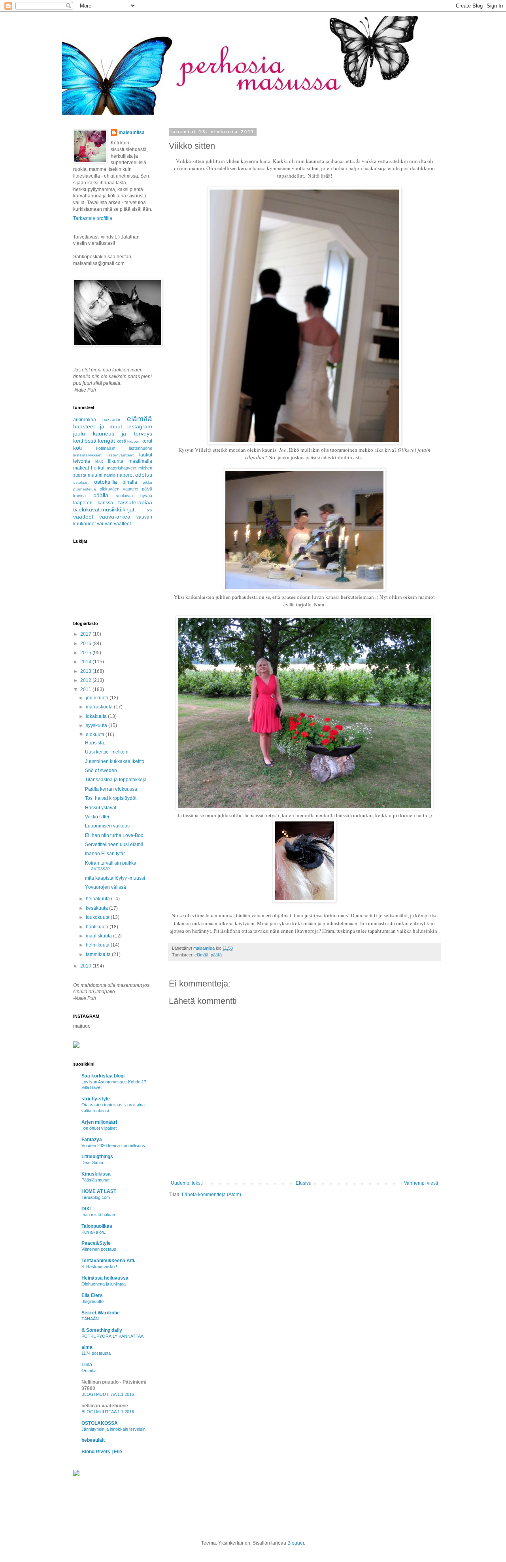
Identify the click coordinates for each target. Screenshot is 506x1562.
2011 (86, 689)
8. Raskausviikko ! (99, 1266)
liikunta (115, 461)
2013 (86, 671)
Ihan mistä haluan (98, 1214)
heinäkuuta (98, 898)
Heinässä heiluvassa (104, 1278)
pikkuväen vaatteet (119, 489)
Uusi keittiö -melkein (106, 752)
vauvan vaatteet (114, 523)
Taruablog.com (95, 1197)
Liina (86, 1364)
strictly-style (95, 1099)
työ (149, 510)
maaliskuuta (99, 936)
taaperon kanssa (93, 503)
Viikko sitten (98, 817)
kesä (121, 441)
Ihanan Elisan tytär (105, 853)
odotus (143, 474)
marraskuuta (100, 707)
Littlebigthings (97, 1156)
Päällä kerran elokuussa (111, 789)
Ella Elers (92, 1295)
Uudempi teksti (187, 1183)
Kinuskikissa (96, 1174)
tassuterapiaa (135, 502)
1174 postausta (96, 1353)
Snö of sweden (101, 770)
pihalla (130, 482)
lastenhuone (140, 448)
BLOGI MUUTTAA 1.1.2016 (107, 1394)
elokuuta (96, 734)
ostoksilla (105, 482)
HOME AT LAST (98, 1191)
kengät (106, 440)
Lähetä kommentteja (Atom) (211, 1194)
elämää (201, 954)
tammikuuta (99, 954)
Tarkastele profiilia (92, 218)
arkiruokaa (84, 419)
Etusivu (304, 1183)
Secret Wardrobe (100, 1313)
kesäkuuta (97, 908)
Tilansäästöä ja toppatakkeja (116, 779)
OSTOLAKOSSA (99, 1423)
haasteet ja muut (97, 426)
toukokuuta (98, 917)
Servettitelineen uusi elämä (114, 844)
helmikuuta (98, 945)
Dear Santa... (94, 1162)
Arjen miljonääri (99, 1122)
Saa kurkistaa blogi (103, 1076)
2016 (86, 643)
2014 (86, 662)
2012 (86, 680)
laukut (145, 455)
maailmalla (140, 461)
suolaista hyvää (134, 495)
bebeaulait (93, 1440)
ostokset (81, 482)
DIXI (86, 1209)
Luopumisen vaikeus (107, 826)
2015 (86, 652)
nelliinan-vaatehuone (104, 1406)
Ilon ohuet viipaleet (99, 1128)
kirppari (133, 441)
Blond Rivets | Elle (101, 1451)
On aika (88, 1370)
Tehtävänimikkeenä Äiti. (108, 1260)
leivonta (81, 461)
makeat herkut (88, 468)
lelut (99, 461)
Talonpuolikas (96, 1226)
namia (109, 475)
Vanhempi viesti (421, 1183)
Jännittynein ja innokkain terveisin (113, 1429)
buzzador (111, 419)
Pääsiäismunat (95, 1180)
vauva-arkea (114, 516)
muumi (95, 475)
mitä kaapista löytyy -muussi (115, 878)
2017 (86, 634)
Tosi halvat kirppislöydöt (110, 798)
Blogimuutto (92, 1301)
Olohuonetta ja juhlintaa (103, 1284)
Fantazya (91, 1139)
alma (87, 1347)
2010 (86, 966)
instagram (139, 426)
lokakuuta (97, 716)
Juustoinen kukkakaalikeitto (114, 761)
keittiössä (84, 440)
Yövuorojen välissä (105, 887)
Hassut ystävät (100, 807)
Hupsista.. (95, 743)
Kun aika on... (94, 1232)
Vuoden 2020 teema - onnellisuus (113, 1145)
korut (147, 441)
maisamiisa (132, 132)
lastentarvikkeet (87, 455)
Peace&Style (96, 1243)
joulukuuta (98, 698)
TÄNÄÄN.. (91, 1318)
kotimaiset (105, 448)
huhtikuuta (98, 927)
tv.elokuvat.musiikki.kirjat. (104, 509)
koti (77, 448)
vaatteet (83, 516)
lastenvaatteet (121, 455)
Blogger (295, 1543)
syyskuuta (97, 725)
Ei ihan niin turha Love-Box (114, 835)
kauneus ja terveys (122, 433)
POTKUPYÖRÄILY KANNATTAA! (113, 1336)
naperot (125, 475)
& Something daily (101, 1330)
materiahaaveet (121, 468)
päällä (216, 954)
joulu (79, 433)
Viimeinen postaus (98, 1249)
